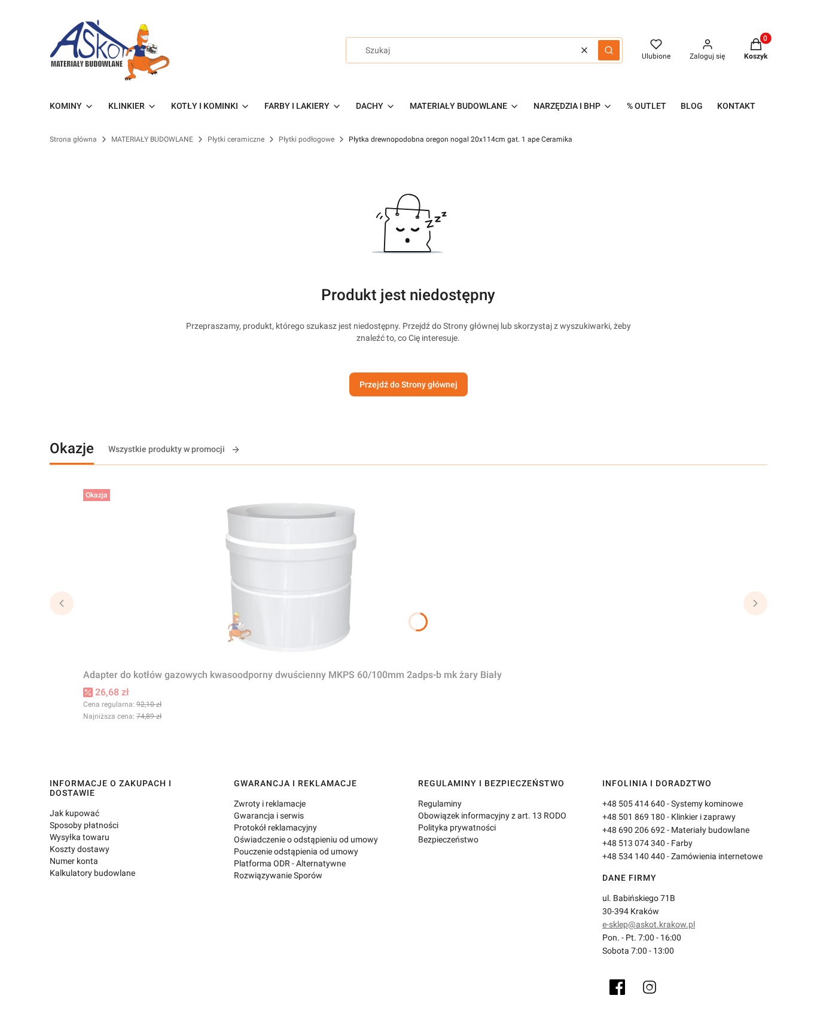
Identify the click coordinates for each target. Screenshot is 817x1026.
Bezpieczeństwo (448, 839)
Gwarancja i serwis (269, 815)
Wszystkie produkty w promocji (166, 449)
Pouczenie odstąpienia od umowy (296, 851)
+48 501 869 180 (633, 817)
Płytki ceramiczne (236, 139)
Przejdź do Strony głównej (408, 384)
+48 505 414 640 (633, 803)
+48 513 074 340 (633, 843)
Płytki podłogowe (306, 139)
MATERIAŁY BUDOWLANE (152, 139)
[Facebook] (617, 987)
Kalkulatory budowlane (92, 873)
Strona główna (73, 139)
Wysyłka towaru (79, 837)
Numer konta (74, 861)
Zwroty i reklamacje (270, 803)
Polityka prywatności (457, 827)
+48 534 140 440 (633, 856)
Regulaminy (440, 803)
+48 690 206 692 (633, 830)
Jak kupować (74, 813)
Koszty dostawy (79, 849)
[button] (609, 50)
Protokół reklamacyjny (275, 827)
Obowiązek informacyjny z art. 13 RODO (492, 815)
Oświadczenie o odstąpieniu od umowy (306, 839)
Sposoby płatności (84, 825)
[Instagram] (649, 987)
